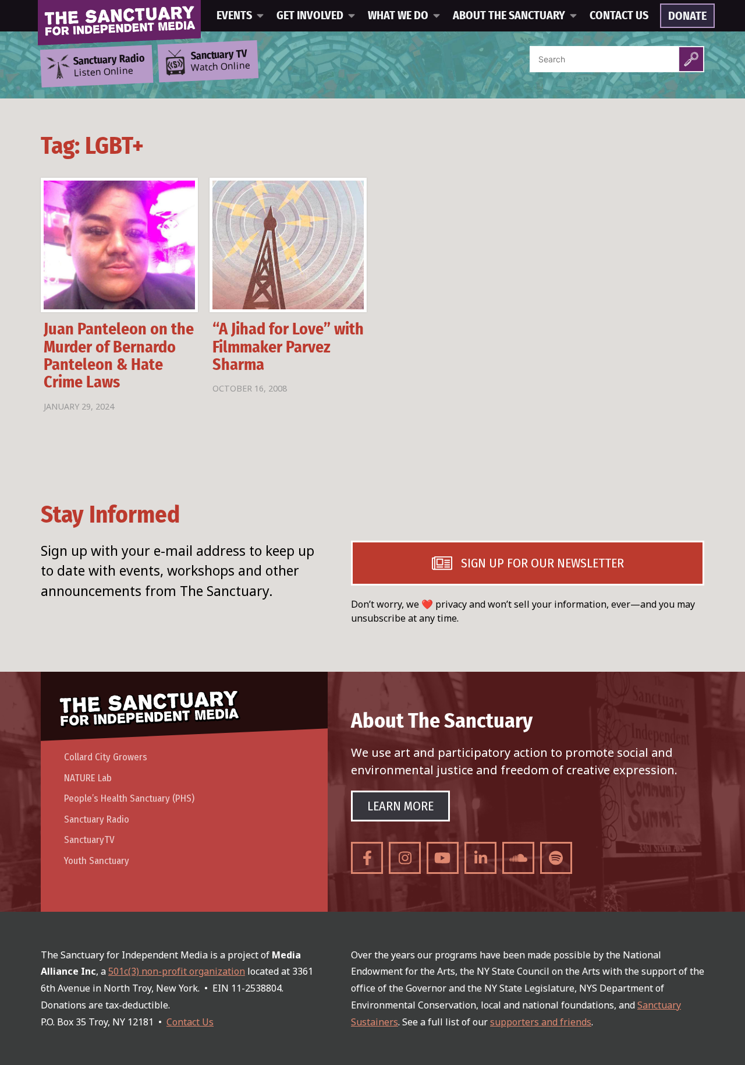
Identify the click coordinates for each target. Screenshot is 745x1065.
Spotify (556, 858)
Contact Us (619, 16)
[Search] (691, 59)
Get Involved (309, 16)
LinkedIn (480, 858)
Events (234, 16)
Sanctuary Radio (96, 819)
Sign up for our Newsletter (542, 563)
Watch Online (220, 61)
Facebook (367, 858)
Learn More (400, 806)
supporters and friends (540, 1021)
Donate (687, 16)
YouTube (443, 858)
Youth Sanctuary (96, 861)
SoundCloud (518, 858)
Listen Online (109, 65)
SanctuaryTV (89, 840)
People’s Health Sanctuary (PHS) (129, 798)
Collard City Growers (105, 757)
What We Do (398, 16)
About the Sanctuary (509, 16)
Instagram (405, 858)
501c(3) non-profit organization (176, 971)
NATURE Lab (88, 778)
